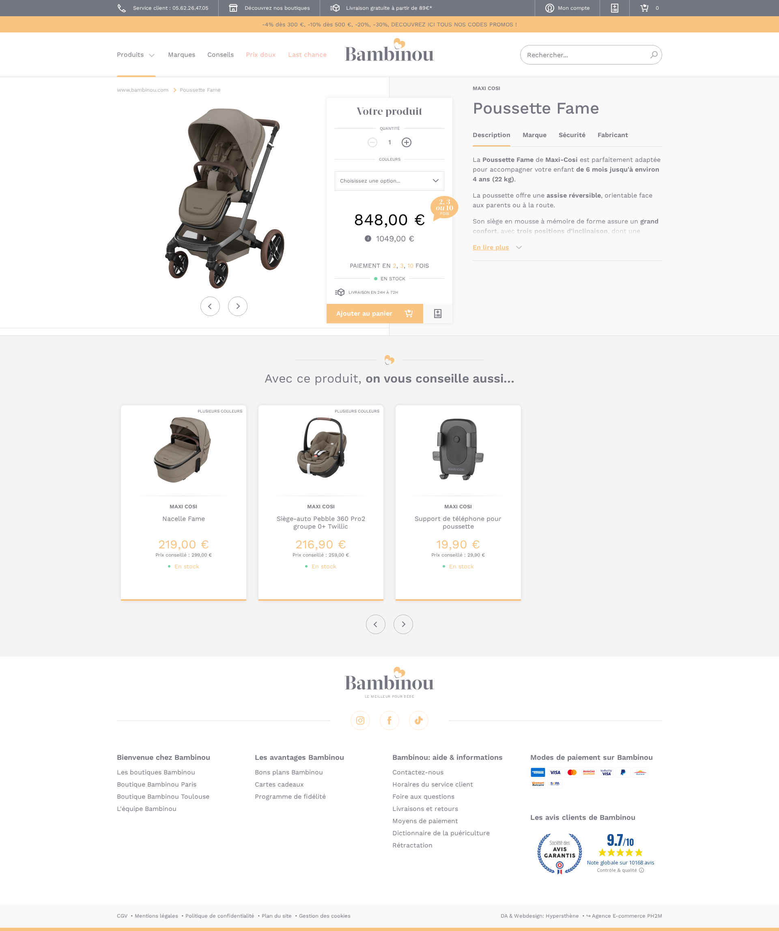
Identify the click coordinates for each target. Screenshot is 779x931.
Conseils (220, 54)
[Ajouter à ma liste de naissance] (437, 313)
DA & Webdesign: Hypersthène (540, 916)
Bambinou (389, 54)
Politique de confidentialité (219, 916)
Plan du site (277, 916)
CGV (122, 916)
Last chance (307, 54)
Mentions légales (156, 916)
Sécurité (572, 135)
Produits (130, 54)
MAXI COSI (486, 88)
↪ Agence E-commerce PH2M (624, 916)
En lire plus (491, 247)
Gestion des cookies (325, 916)
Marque (535, 135)
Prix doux (261, 54)
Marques (181, 54)
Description (491, 135)
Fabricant (613, 135)
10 (410, 265)
